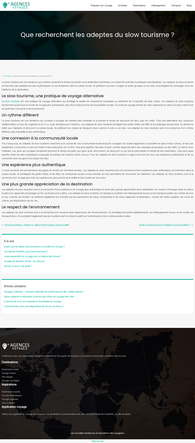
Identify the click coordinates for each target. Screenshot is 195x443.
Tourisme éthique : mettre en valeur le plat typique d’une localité (36, 225)
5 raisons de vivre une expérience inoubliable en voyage (32, 301)
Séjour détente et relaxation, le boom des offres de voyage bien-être (39, 296)
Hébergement (158, 5)
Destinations (139, 5)
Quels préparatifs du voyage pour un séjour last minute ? (32, 256)
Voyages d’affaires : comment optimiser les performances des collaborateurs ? (44, 291)
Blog (189, 5)
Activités (122, 5)
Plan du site (97, 441)
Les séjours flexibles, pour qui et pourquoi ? (26, 251)
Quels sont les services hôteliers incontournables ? (165, 225)
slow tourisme (12, 101)
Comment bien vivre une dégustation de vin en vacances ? (34, 306)
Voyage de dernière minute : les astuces (24, 261)
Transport (176, 5)
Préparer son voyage (101, 5)
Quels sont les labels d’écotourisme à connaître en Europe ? (34, 246)
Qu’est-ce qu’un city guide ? (18, 266)
